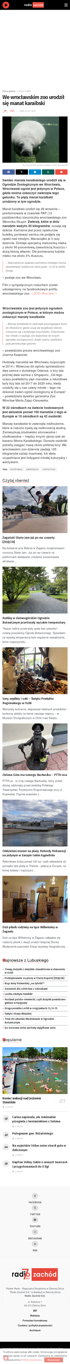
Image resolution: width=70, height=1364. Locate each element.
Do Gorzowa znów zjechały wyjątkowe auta (30, 1027)
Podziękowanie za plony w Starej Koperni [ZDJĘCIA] (34, 978)
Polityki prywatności (31, 1359)
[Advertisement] (35, 48)
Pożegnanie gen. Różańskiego (32, 1133)
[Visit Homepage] (37, 5)
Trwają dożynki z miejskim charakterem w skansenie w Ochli (35, 971)
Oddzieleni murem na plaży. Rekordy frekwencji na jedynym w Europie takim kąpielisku (34, 853)
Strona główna (8, 91)
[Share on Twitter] (22, 172)
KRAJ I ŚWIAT (25, 91)
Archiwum (35, 1330)
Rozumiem (54, 1359)
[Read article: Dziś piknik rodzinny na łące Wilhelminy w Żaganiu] (35, 899)
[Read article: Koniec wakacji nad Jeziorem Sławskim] (35, 1070)
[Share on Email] (61, 172)
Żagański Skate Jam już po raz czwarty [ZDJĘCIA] (28, 540)
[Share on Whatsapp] (48, 172)
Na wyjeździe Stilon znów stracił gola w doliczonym (39, 1148)
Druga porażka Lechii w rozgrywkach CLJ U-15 (31, 1008)
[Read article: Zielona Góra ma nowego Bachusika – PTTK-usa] (35, 746)
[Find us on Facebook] (35, 1196)
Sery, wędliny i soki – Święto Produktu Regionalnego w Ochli (28, 701)
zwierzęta (32, 469)
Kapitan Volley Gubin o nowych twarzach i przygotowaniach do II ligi (39, 1164)
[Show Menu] (66, 5)
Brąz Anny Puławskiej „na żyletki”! (24, 983)
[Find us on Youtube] (35, 1220)
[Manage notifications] (5, 1358)
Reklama (35, 1315)
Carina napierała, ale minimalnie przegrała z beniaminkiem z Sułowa (36, 1119)
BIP (35, 1310)
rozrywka (16, 469)
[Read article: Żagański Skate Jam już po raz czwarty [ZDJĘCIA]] (35, 509)
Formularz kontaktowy (35, 1320)
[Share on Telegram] (35, 172)
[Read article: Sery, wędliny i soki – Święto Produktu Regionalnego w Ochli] (35, 670)
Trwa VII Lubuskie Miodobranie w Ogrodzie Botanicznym (29, 1021)
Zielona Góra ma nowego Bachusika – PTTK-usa (34, 775)
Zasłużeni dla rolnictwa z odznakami (26, 988)
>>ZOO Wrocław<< (43, 293)
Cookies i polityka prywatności (35, 1325)
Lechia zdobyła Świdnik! (19, 994)
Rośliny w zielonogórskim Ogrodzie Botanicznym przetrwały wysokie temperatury (33, 620)
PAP (12, 110)
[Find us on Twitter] (35, 1208)
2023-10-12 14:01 (28, 110)
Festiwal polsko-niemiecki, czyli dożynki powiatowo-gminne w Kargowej (35, 1001)
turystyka (48, 469)
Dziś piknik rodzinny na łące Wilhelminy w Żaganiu (30, 929)
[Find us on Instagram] (35, 1232)
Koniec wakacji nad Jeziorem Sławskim (21, 1100)
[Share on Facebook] (8, 172)
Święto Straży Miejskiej (18, 1013)
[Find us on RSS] (35, 1244)
